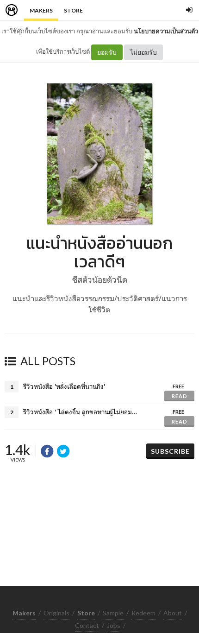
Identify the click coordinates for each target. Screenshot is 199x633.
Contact (87, 625)
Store (73, 10)
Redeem (143, 613)
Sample (113, 613)
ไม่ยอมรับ (143, 52)
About (172, 613)
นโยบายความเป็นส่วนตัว (166, 31)
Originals (56, 613)
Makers (41, 10)
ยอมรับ (107, 52)
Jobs (113, 625)
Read (179, 396)
